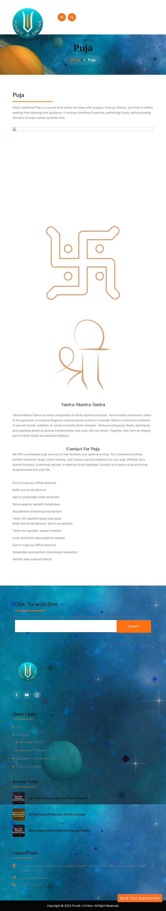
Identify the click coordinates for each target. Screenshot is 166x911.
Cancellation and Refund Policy (36, 758)
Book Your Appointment (140, 898)
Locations (22, 735)
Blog (18, 727)
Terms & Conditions (28, 766)
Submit (134, 626)
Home (75, 60)
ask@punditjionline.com (34, 878)
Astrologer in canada (33, 750)
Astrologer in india (31, 742)
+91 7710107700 (30, 885)
